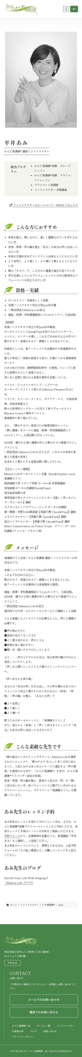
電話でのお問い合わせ (44, 1012)
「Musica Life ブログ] (18, 883)
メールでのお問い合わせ (43, 1000)
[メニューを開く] (66, 9)
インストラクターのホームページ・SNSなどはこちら (45, 205)
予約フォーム (12, 836)
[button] (74, 9)
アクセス (12, 963)
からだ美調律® (35, 1051)
